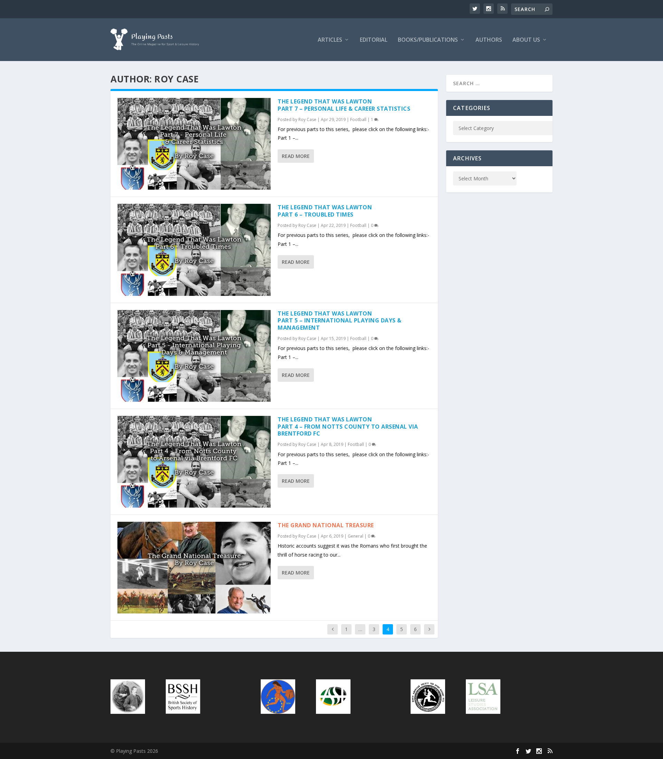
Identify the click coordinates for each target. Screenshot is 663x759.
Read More (296, 156)
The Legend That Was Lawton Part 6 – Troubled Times (325, 210)
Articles (330, 40)
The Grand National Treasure (326, 525)
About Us (526, 40)
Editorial (373, 40)
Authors (488, 40)
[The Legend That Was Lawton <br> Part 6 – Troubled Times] (194, 250)
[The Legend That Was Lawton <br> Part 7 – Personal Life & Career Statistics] (194, 144)
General (355, 536)
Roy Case (307, 119)
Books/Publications (428, 40)
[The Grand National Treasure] (194, 567)
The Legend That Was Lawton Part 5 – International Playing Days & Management (340, 321)
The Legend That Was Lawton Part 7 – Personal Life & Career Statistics (344, 105)
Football (358, 119)
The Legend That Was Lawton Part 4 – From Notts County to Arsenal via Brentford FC (348, 427)
